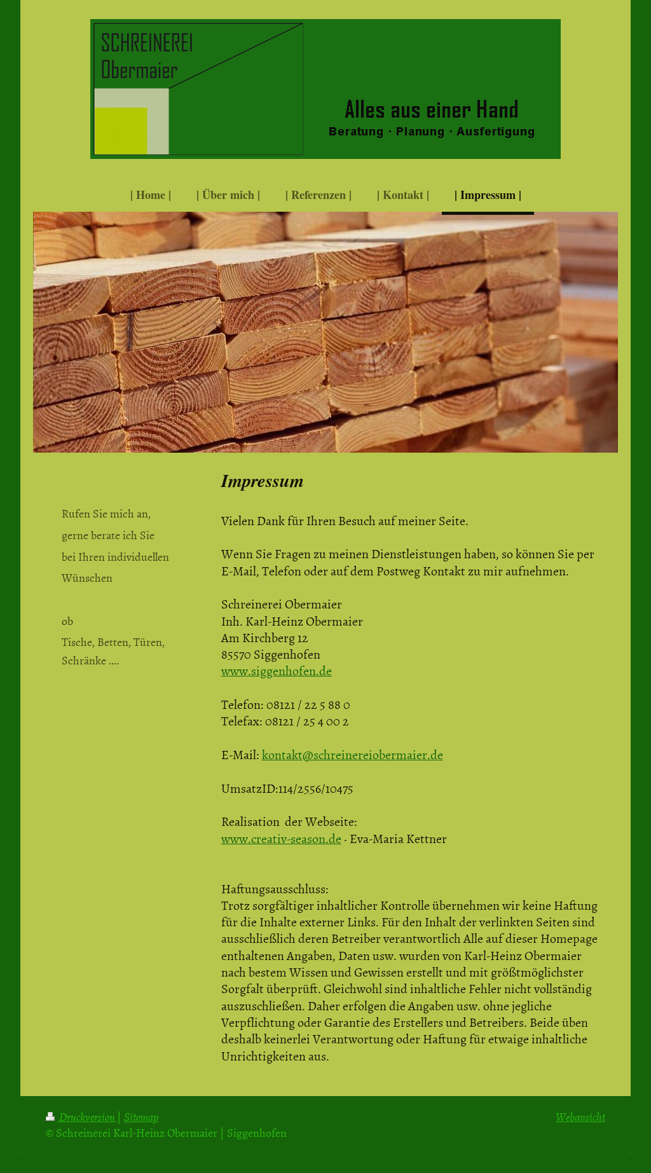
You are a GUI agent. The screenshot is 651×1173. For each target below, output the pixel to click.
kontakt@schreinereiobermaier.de (352, 754)
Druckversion (87, 1116)
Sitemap (141, 1116)
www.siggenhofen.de (276, 670)
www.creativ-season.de (281, 837)
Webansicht (580, 1116)
